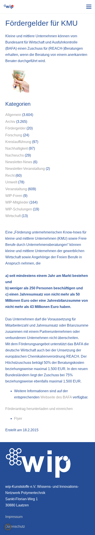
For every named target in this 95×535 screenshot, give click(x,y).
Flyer (18, 418)
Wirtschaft (13, 216)
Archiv (10, 121)
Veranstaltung (16, 189)
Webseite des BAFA (56, 397)
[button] (88, 6)
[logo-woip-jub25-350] (8, 6)
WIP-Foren (13, 196)
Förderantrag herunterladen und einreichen (39, 409)
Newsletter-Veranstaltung (25, 168)
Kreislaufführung (18, 142)
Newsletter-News (18, 162)
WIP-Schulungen (18, 209)
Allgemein (13, 115)
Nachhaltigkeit (16, 148)
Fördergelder (15, 128)
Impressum (14, 517)
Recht (10, 175)
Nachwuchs (14, 155)
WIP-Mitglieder (16, 202)
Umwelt (11, 182)
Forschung (13, 135)
